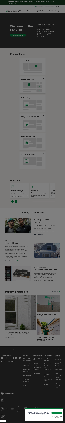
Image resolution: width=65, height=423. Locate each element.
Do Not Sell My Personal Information (57, 417)
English (2, 420)
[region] (44, 414)
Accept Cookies (57, 412)
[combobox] (3, 421)
